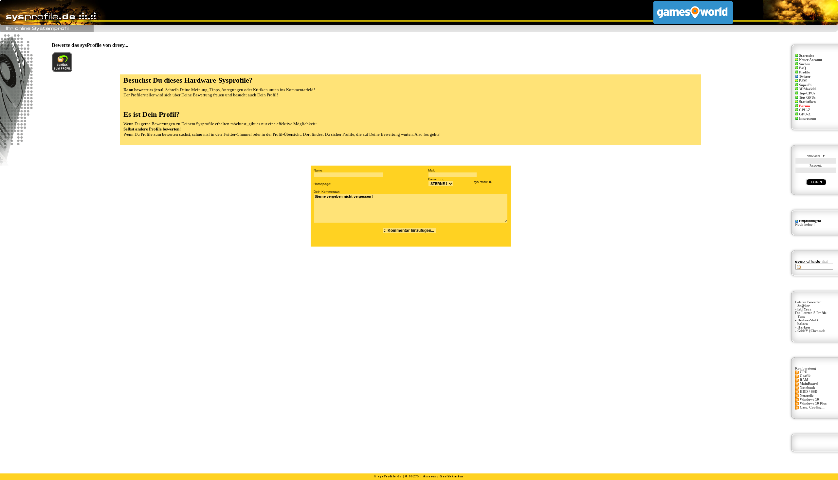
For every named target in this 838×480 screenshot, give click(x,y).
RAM (804, 380)
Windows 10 (809, 399)
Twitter (805, 76)
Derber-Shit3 (807, 320)
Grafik (805, 376)
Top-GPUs (807, 97)
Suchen (804, 64)
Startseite (806, 55)
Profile (804, 72)
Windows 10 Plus (813, 403)
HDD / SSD (808, 391)
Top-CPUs (807, 93)
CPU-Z (804, 110)
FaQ (802, 68)
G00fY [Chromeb (811, 331)
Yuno (801, 316)
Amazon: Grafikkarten (443, 476)
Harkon (803, 327)
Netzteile (806, 395)
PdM (803, 81)
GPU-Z (805, 114)
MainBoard (809, 384)
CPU (803, 372)
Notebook (807, 388)
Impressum (807, 118)
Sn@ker (803, 306)
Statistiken (807, 102)
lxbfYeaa (804, 309)
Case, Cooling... (812, 407)
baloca (802, 324)
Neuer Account (810, 60)
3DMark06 (807, 89)
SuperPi (805, 85)
